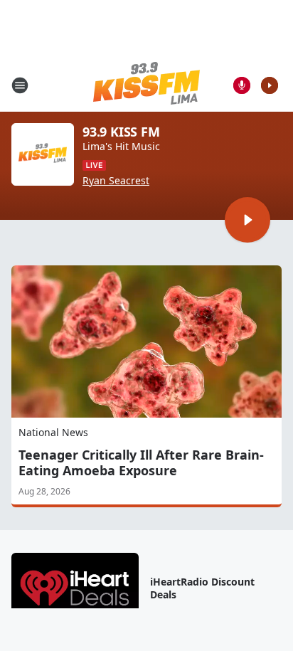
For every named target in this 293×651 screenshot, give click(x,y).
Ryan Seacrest (115, 180)
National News (53, 432)
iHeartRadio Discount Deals (202, 588)
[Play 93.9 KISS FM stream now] (42, 154)
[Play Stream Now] (269, 85)
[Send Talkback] (241, 85)
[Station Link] (146, 85)
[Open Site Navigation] (19, 85)
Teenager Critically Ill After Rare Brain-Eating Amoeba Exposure (141, 462)
